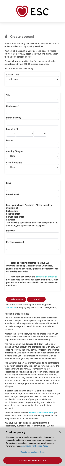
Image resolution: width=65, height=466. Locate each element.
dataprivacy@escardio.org (41, 412)
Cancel (36, 299)
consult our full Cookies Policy (34, 446)
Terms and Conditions (46, 276)
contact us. (11, 307)
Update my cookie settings (32, 452)
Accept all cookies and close (33, 460)
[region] (32, 447)
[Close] (60, 432)
